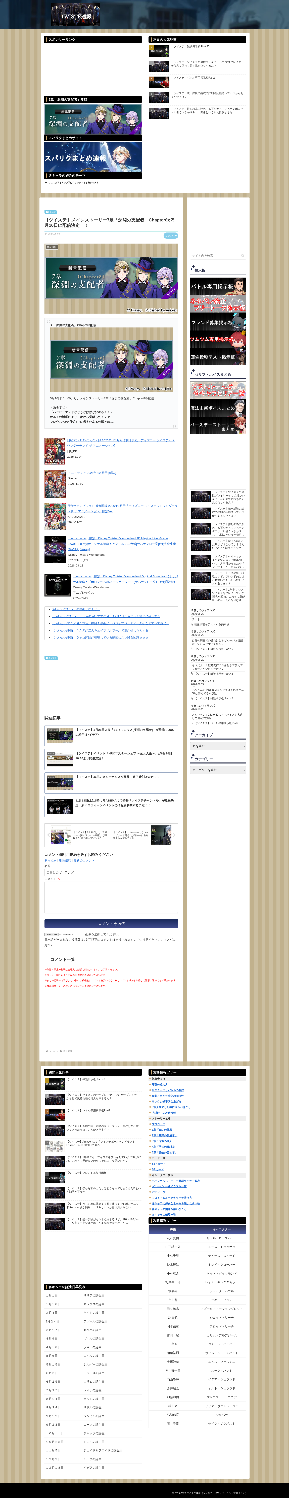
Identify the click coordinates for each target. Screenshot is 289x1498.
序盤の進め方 (160, 1084)
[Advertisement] (93, 67)
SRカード (158, 1169)
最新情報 (52, 212)
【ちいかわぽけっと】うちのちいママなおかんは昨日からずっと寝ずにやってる (106, 616)
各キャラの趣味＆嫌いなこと (169, 1209)
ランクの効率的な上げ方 (166, 1101)
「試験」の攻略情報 (164, 1112)
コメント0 (171, 235)
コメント (52, 879)
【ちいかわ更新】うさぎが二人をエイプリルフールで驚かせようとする (100, 630)
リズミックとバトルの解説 (168, 1090)
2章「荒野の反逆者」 (164, 1135)
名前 (47, 866)
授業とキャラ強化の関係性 (168, 1095)
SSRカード (159, 1163)
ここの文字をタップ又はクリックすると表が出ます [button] (74, 182)
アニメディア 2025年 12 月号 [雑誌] (92, 473)
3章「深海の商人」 (163, 1141)
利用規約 (50, 860)
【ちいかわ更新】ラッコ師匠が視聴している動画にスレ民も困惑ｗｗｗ (100, 637)
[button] (243, 256)
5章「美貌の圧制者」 (164, 1152)
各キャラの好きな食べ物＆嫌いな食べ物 (176, 1203)
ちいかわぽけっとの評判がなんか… (76, 609)
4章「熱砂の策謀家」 (164, 1146)
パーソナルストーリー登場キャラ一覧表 (176, 1180)
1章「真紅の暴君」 (163, 1129)
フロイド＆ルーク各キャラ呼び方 (172, 1197)
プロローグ (158, 1124)
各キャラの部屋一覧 (164, 1214)
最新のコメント (84, 860)
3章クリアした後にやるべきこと (171, 1107)
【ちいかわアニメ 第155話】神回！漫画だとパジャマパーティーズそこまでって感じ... (110, 623)
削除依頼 (65, 860)
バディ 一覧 (159, 1192)
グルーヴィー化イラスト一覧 (169, 1186)
